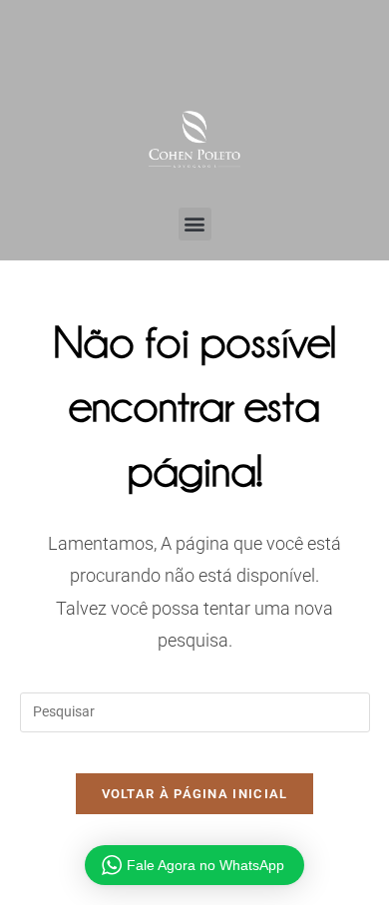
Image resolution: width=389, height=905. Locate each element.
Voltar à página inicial (195, 793)
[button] (195, 224)
